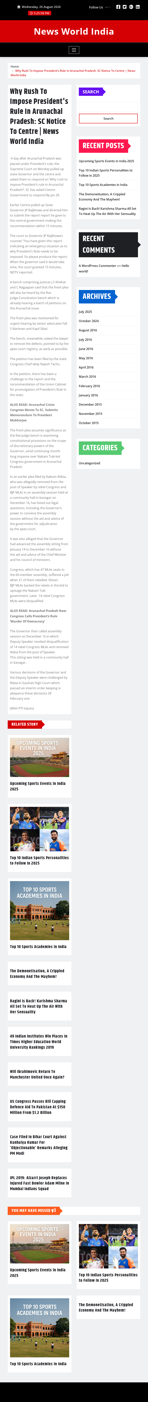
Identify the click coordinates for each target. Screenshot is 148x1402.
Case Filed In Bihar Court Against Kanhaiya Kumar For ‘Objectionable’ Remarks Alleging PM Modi (39, 1145)
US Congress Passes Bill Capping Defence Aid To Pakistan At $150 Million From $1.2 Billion (38, 1107)
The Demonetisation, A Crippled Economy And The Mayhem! (37, 974)
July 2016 (85, 340)
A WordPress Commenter (97, 266)
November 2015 (90, 414)
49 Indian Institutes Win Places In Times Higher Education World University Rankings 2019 (38, 1042)
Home (15, 66)
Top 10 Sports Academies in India (38, 947)
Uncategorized (89, 463)
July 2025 (85, 312)
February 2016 (89, 386)
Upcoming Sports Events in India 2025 (38, 786)
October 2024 (89, 321)
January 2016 (88, 395)
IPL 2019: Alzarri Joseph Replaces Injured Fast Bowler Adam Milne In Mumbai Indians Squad (39, 1183)
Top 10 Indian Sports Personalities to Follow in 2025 (39, 861)
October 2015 (89, 423)
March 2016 (87, 376)
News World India (74, 31)
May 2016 (86, 358)
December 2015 (90, 404)
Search (91, 91)
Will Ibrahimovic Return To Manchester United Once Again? (37, 1075)
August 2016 (88, 330)
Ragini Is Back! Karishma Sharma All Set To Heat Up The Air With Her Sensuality (38, 1006)
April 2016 (86, 367)
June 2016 (86, 349)
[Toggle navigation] (74, 50)
